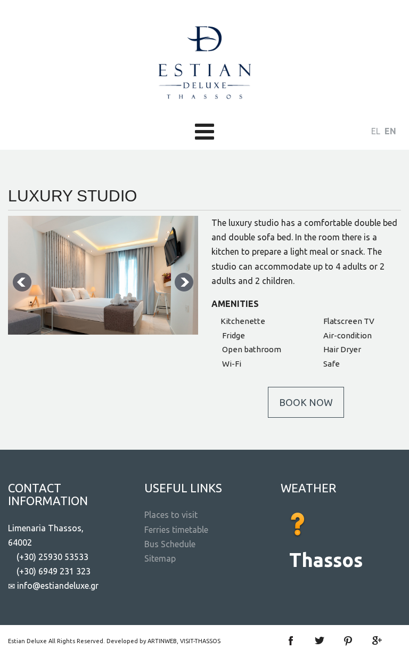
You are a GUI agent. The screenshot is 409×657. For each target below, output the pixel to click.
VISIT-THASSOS (200, 641)
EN (390, 131)
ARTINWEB (162, 641)
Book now (306, 402)
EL (376, 131)
